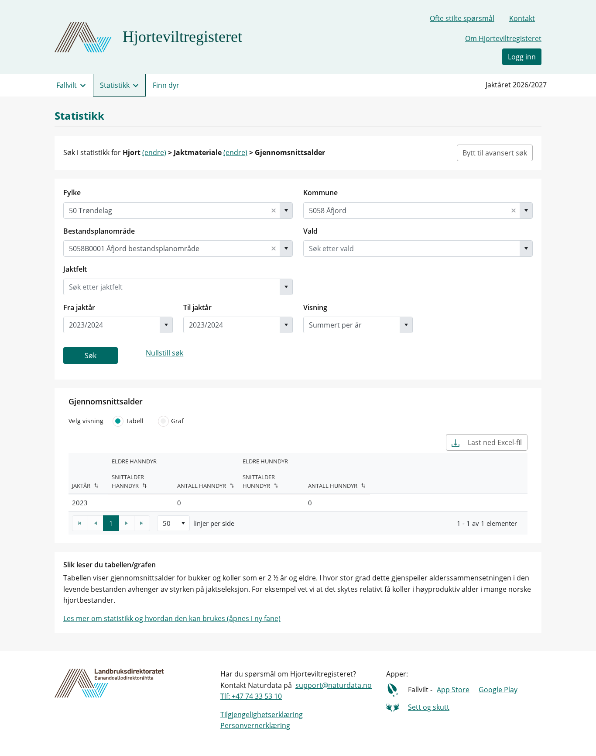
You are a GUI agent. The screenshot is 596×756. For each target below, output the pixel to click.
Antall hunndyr (332, 486)
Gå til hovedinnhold (39, 10)
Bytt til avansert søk (494, 153)
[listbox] (173, 523)
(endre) (154, 152)
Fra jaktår (79, 307)
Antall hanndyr (201, 486)
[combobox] (165, 210)
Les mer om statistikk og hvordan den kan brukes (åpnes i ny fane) (172, 618)
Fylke (72, 192)
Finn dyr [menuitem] (166, 85)
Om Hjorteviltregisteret (503, 38)
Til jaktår (197, 307)
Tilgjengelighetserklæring (261, 714)
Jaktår (81, 486)
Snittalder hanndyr (128, 481)
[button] (273, 210)
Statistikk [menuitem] (115, 85)
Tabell (135, 421)
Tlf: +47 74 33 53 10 (251, 696)
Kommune (320, 192)
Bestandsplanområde (99, 231)
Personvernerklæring (255, 725)
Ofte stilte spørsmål (462, 18)
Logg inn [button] (522, 57)
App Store (453, 689)
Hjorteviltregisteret (182, 36)
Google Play (498, 689)
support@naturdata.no (333, 685)
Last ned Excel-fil (494, 442)
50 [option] (167, 523)
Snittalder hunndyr (259, 481)
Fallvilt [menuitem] (66, 85)
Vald (310, 231)
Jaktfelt (75, 269)
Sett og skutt (428, 707)
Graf (177, 421)
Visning (315, 307)
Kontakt (522, 18)
